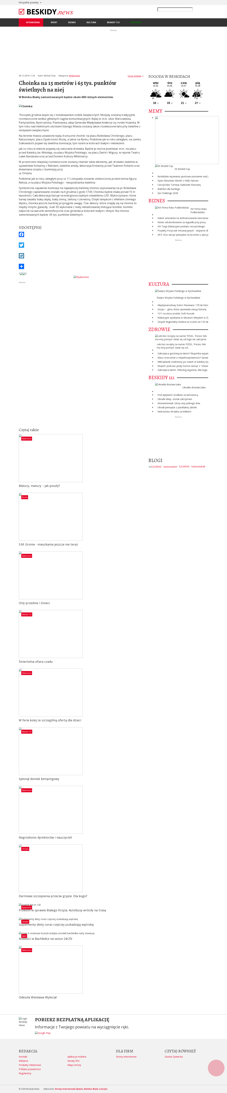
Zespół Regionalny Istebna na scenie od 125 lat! (183, 321)
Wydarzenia (74, 75)
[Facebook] (81, 234)
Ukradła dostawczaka (194, 387)
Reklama (23, 1060)
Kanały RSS (73, 1060)
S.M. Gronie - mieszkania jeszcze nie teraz (48, 544)
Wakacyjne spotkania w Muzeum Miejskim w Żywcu (185, 317)
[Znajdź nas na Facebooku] (3, 546)
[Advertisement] (81, 307)
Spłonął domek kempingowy (39, 779)
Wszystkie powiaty (29, 2)
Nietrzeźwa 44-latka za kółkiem (174, 411)
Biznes (24, 497)
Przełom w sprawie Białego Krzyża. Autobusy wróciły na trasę (62, 910)
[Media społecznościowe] (81, 266)
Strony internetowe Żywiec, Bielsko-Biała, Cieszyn (81, 1089)
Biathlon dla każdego (169, 188)
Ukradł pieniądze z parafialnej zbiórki (177, 407)
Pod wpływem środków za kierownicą (178, 394)
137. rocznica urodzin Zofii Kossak (176, 313)
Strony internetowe (126, 1056)
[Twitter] (81, 245)
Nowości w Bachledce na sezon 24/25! (45, 939)
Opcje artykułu (134, 76)
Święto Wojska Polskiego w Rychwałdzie (178, 297)
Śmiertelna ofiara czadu (36, 662)
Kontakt (23, 1056)
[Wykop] (81, 255)
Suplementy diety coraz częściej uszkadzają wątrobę (56, 924)
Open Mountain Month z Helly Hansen (178, 180)
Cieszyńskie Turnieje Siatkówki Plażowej (179, 184)
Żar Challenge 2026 (168, 193)
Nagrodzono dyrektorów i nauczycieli (45, 837)
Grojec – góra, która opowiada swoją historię (182, 309)
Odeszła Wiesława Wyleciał (38, 997)
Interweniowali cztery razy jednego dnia (179, 403)
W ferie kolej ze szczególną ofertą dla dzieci (50, 720)
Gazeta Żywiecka (174, 1056)
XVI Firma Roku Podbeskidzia (198, 210)
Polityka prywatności (30, 1069)
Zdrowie (25, 849)
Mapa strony (74, 1065)
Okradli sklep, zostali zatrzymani (175, 399)
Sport (24, 936)
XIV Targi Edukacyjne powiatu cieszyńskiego (181, 226)
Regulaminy (25, 1073)
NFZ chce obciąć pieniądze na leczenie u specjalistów (186, 234)
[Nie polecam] (24, 273)
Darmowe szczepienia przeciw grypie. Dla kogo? (53, 896)
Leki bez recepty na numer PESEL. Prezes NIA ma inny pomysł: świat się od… (181, 346)
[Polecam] (21, 273)
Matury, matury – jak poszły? (39, 486)
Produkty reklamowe (30, 1065)
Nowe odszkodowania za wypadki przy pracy (182, 222)
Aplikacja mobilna (76, 1056)
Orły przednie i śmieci (34, 603)
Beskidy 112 (26, 614)
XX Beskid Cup (182, 169)
